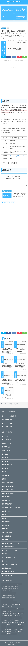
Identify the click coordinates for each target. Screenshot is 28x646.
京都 (15, 629)
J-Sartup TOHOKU (7, 611)
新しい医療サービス (9, 482)
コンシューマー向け (15, 615)
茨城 (15, 624)
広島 (15, 631)
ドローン (5, 461)
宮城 (9, 624)
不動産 (5, 553)
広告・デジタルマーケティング (12, 543)
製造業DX (3, 28)
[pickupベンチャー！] (14, 2)
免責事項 (19, 642)
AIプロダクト (7, 443)
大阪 (21, 629)
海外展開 (16, 620)
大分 (4, 633)
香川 (9, 631)
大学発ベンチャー (7, 622)
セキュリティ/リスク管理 (10, 550)
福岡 (20, 631)
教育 (4, 514)
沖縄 (13, 202)
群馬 (20, 624)
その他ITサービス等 (8, 571)
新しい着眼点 (6, 615)
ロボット (5, 457)
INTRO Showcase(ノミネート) (9, 597)
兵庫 (4, 631)
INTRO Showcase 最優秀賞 (8, 595)
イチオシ (21, 613)
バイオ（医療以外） (9, 493)
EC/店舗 (5, 529)
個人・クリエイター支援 (10, 564)
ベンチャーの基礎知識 (9, 416)
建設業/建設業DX (8, 504)
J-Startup (20, 608)
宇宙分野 (5, 468)
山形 (4, 624)
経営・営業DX (7, 496)
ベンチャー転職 (7, 419)
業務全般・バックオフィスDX (11, 507)
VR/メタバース (7, 450)
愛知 (4, 629)
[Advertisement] (14, 82)
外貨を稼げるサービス (7, 620)
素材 (4, 518)
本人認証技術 (7, 536)
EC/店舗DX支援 (7, 532)
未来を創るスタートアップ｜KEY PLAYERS (11, 604)
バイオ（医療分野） (9, 486)
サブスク (5, 436)
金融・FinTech (7, 511)
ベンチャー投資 (7, 423)
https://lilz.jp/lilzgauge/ (17, 156)
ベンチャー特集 (7, 426)
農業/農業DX (6, 521)
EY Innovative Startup (7, 606)
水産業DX (6, 525)
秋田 (23, 622)
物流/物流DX (6, 500)
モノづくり (6, 472)
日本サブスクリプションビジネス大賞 (10, 586)
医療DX (5, 479)
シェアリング (7, 439)
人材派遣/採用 (7, 568)
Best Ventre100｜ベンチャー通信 (9, 613)
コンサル (5, 561)
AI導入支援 (6, 447)
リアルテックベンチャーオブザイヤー (10, 588)
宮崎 (9, 633)
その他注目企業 (7, 575)
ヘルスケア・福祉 (8, 489)
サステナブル (16, 622)
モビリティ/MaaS (8, 454)
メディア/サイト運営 (9, 557)
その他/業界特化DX (8, 546)
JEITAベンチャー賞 (6, 202)
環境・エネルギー (8, 464)
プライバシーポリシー (11, 642)
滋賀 (9, 629)
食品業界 (5, 539)
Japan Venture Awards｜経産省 (9, 608)
